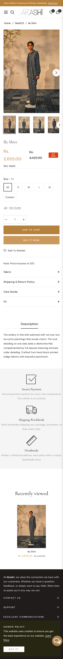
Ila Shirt (31, 551)
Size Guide (15, 207)
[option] (31, 71)
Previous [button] (6, 73)
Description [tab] (29, 324)
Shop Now (54, 3)
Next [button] (56, 73)
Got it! (14, 649)
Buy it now (31, 240)
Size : (9, 178)
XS (7, 187)
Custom (9, 197)
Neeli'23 (19, 23)
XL (49, 187)
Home (7, 23)
